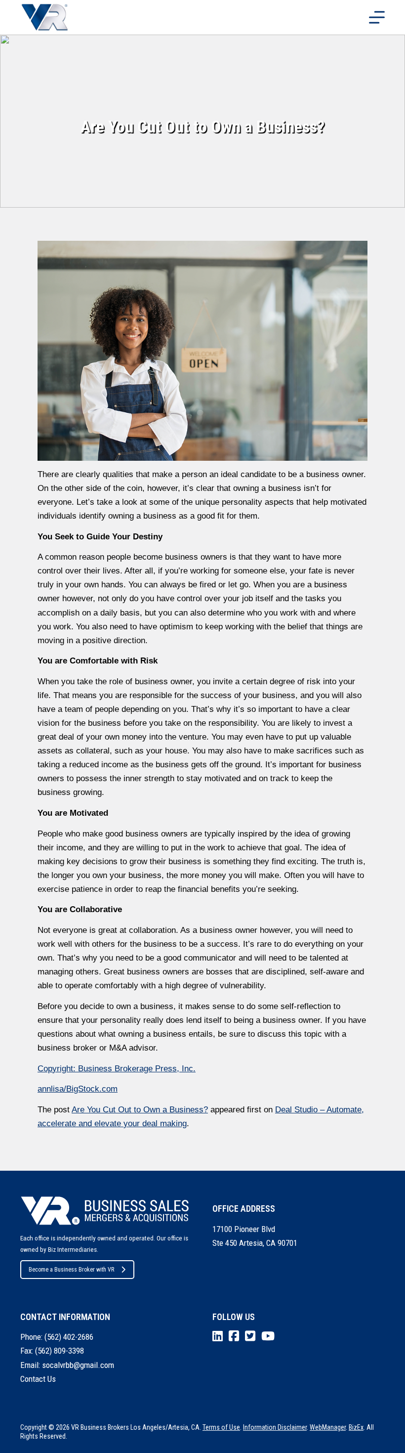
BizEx (356, 1427)
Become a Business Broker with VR (71, 1269)
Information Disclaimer (275, 1427)
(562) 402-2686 (68, 1337)
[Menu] (377, 17)
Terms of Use (221, 1427)
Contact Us (38, 1379)
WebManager (328, 1427)
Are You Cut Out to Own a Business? (140, 1109)
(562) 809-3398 (59, 1351)
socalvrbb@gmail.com (78, 1365)
